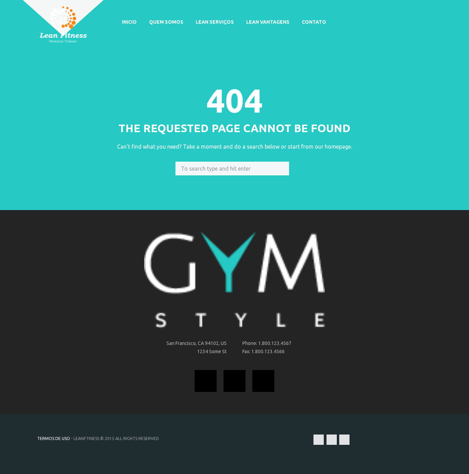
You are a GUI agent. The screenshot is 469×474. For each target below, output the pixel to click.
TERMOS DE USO (53, 438)
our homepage (333, 146)
